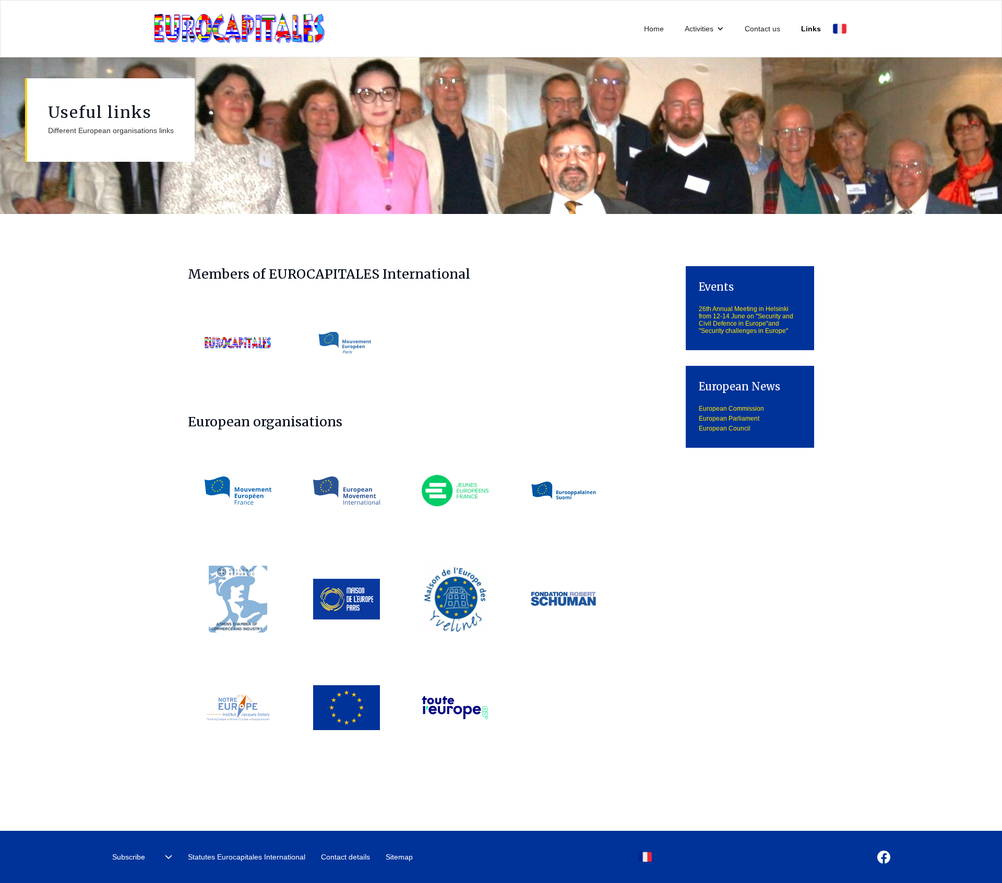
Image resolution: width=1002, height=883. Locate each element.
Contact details (345, 857)
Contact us (762, 29)
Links (811, 29)
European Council (724, 428)
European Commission (731, 408)
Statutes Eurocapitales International (246, 857)
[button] (704, 28)
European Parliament (729, 418)
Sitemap (399, 857)
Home (654, 29)
